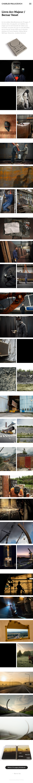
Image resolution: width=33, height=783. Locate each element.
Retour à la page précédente (16, 767)
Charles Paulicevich (12, 3)
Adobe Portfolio (20, 780)
